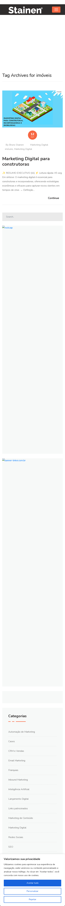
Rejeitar (32, 899)
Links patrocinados (18, 808)
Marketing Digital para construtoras (26, 161)
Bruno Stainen (16, 144)
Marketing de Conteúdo (20, 818)
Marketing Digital (39, 144)
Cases (11, 741)
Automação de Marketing (21, 732)
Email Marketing (16, 760)
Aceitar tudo (33, 883)
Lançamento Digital (18, 799)
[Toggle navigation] (56, 10)
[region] (32, 880)
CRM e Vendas (16, 751)
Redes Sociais (15, 837)
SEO (10, 847)
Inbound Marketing (18, 779)
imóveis (9, 149)
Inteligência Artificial (18, 789)
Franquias (13, 770)
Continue (53, 198)
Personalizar (32, 891)
